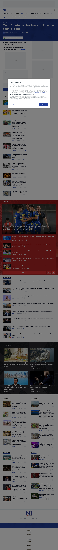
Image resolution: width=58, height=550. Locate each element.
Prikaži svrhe (14, 104)
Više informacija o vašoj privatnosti (39, 92)
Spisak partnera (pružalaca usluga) (16, 99)
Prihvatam (43, 104)
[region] (29, 93)
